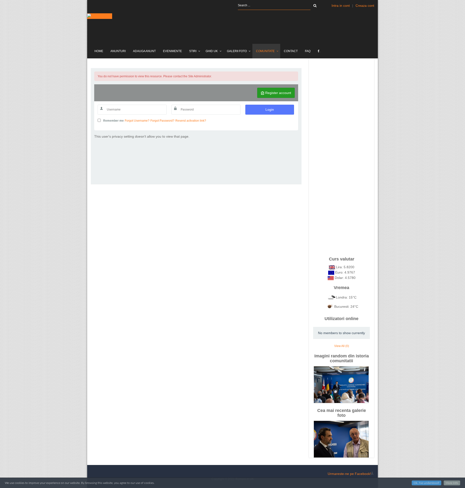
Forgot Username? (137, 120)
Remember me (113, 120)
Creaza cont (365, 6)
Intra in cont (341, 6)
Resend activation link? (190, 120)
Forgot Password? (162, 120)
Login (269, 109)
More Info (452, 482)
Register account (277, 93)
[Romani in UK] (99, 16)
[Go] (314, 5)
